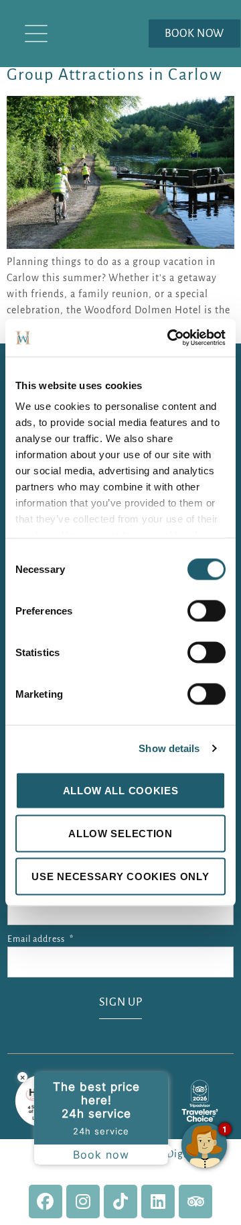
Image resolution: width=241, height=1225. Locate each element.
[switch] (206, 610)
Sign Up (121, 1002)
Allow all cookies (121, 790)
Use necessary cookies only (120, 876)
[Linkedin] (158, 1201)
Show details (169, 748)
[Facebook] (45, 1201)
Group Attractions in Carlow (115, 74)
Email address (40, 939)
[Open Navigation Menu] (36, 33)
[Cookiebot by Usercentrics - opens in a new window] (170, 338)
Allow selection (120, 833)
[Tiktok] (120, 1201)
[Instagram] (83, 1201)
